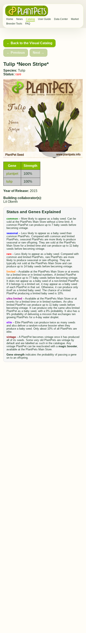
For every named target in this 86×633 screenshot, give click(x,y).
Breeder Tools (14, 23)
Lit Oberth (10, 201)
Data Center (61, 19)
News (19, 19)
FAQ (27, 23)
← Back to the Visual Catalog (29, 43)
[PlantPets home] (26, 11)
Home (9, 19)
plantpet (12, 173)
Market (75, 19)
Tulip (21, 70)
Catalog (30, 19)
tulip (9, 181)
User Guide (44, 19)
